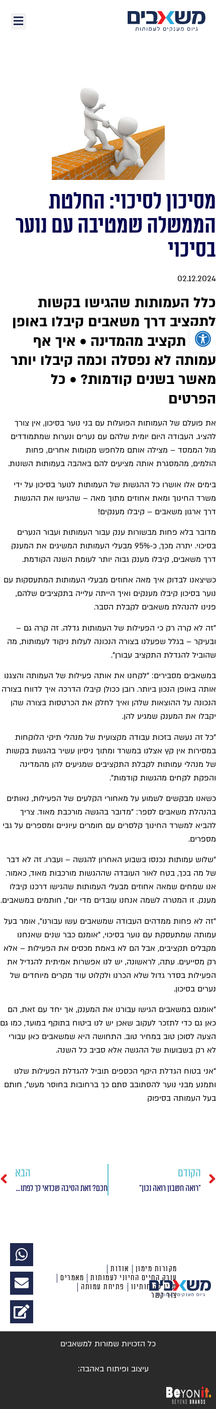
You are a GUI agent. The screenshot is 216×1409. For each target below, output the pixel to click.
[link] (203, 339)
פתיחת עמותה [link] (103, 1287)
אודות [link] (120, 1269)
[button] (18, 21)
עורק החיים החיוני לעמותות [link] (133, 1278)
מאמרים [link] (72, 1278)
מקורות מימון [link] (156, 1269)
